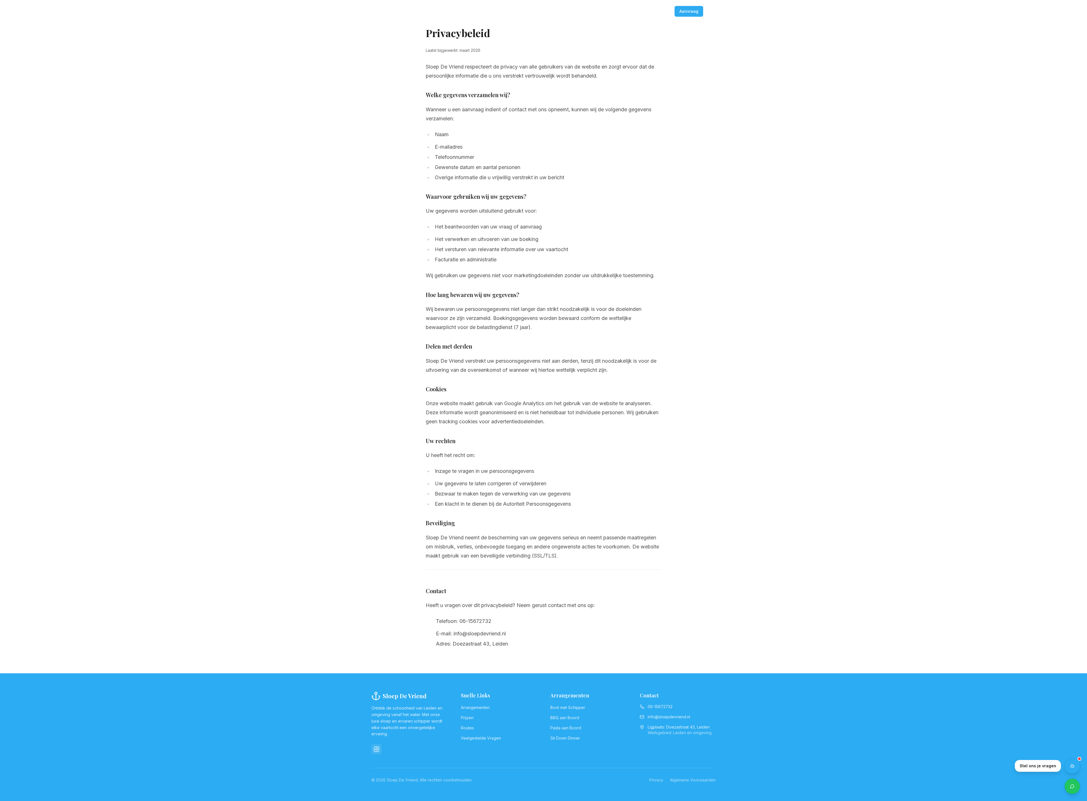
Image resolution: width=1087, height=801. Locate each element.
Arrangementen (475, 707)
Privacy (656, 779)
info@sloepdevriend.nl (669, 716)
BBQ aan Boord (564, 717)
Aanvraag (688, 11)
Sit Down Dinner (565, 738)
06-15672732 (645, 11)
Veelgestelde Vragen (481, 738)
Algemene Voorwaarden (693, 779)
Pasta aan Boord (565, 727)
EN (666, 11)
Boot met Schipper (567, 707)
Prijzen (467, 717)
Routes (467, 727)
